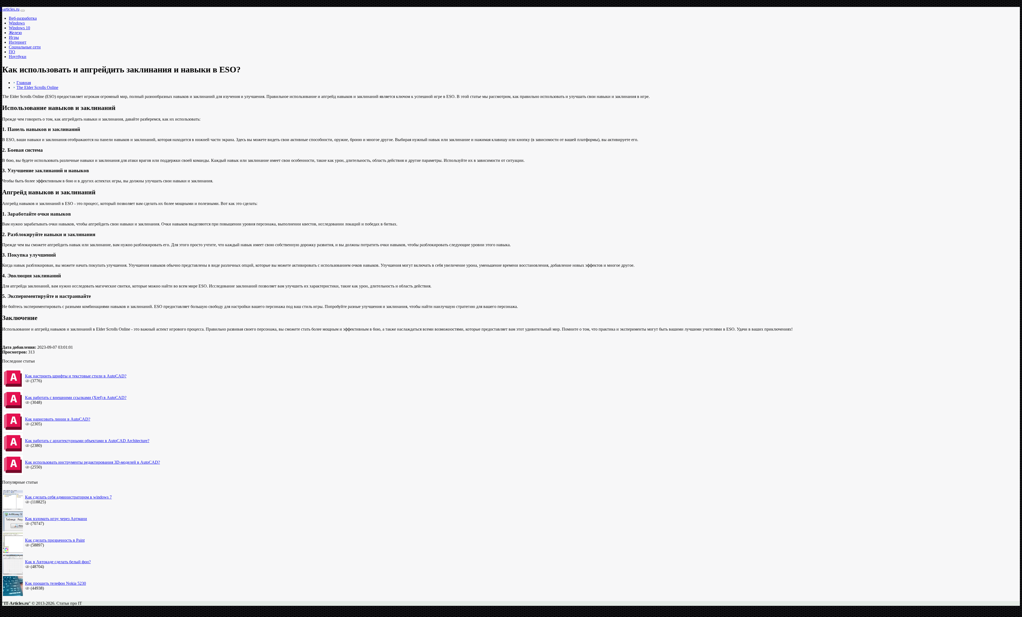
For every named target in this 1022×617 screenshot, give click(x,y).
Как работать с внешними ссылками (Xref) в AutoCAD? (75, 397)
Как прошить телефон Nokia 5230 (55, 583)
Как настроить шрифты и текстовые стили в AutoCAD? (75, 376)
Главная (24, 82)
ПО (12, 52)
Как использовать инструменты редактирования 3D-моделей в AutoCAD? (92, 462)
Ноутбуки (17, 56)
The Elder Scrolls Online (37, 87)
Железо (15, 32)
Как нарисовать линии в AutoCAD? (57, 419)
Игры (14, 37)
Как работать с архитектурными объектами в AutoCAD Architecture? (87, 440)
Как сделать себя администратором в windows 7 (68, 497)
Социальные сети (25, 47)
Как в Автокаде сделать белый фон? (58, 562)
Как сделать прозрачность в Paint (55, 540)
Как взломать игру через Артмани (56, 518)
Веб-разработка (23, 18)
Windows (17, 23)
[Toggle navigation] (22, 10)
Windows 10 (19, 28)
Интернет (17, 42)
